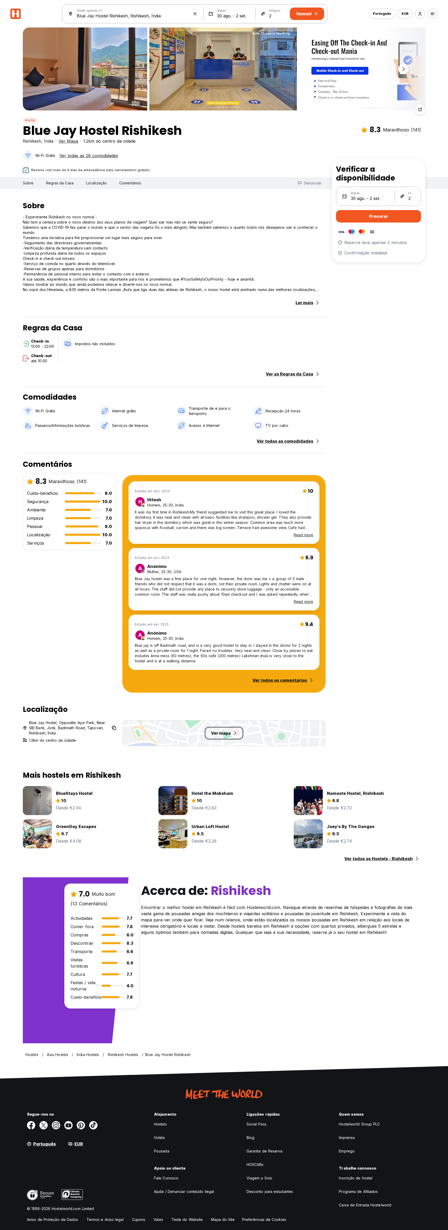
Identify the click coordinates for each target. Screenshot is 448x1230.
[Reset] (195, 14)
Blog (250, 1137)
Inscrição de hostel (355, 1178)
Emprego (347, 1151)
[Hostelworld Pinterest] (81, 1125)
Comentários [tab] (130, 183)
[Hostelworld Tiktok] (93, 1125)
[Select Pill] (420, 14)
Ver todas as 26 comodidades (88, 155)
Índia (48, 141)
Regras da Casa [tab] (60, 183)
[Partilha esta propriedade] (420, 109)
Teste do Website (187, 1219)
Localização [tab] (96, 183)
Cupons (138, 1219)
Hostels (160, 1124)
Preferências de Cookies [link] (264, 1219)
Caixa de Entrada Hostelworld (365, 1205)
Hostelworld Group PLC (359, 1124)
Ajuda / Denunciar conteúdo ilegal (184, 1191)
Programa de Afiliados (358, 1191)
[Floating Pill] (403, 69)
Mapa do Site (223, 1219)
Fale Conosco (166, 1178)
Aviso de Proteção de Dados (52, 1219)
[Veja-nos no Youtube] (68, 1125)
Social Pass (257, 1124)
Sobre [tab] (28, 183)
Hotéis (159, 1137)
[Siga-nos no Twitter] (43, 1125)
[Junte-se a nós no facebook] (31, 1125)
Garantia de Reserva (265, 1151)
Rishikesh (32, 141)
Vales (158, 1219)
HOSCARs (255, 1164)
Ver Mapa (68, 141)
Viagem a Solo (259, 1178)
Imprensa (347, 1137)
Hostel (30, 120)
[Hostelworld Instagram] (56, 1125)
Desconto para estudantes (270, 1191)
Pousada (161, 1151)
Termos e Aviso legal (105, 1219)
